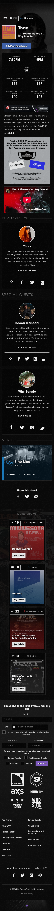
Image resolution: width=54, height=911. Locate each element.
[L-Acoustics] (17, 779)
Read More (24, 271)
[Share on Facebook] (18, 496)
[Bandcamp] (43, 360)
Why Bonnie (27, 391)
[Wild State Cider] (36, 803)
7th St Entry (6, 826)
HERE (11, 133)
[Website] (11, 282)
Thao (27, 246)
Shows (11, 474)
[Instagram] (42, 283)
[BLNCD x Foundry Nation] (17, 803)
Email (25, 714)
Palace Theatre (14, 758)
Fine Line (28, 763)
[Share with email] (36, 496)
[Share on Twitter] (27, 496)
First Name (12, 740)
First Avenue (7, 820)
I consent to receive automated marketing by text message (27, 734)
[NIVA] (36, 791)
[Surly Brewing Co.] (36, 779)
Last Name (38, 740)
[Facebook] (22, 282)
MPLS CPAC (7, 856)
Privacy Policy (27, 894)
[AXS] (17, 792)
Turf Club (14, 763)
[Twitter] (32, 282)
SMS (7, 727)
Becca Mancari (27, 323)
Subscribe (41, 763)
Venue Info (30, 474)
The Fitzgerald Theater (37, 758)
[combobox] (15, 727)
